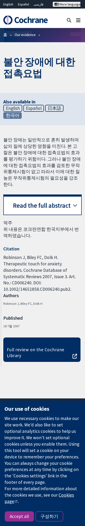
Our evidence (25, 34)
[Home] (25, 20)
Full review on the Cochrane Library (35, 352)
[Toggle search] (69, 20)
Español (23, 4)
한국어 (12, 115)
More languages (70, 4)
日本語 (54, 108)
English (8, 4)
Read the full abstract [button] (42, 205)
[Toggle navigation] (78, 20)
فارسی (38, 4)
